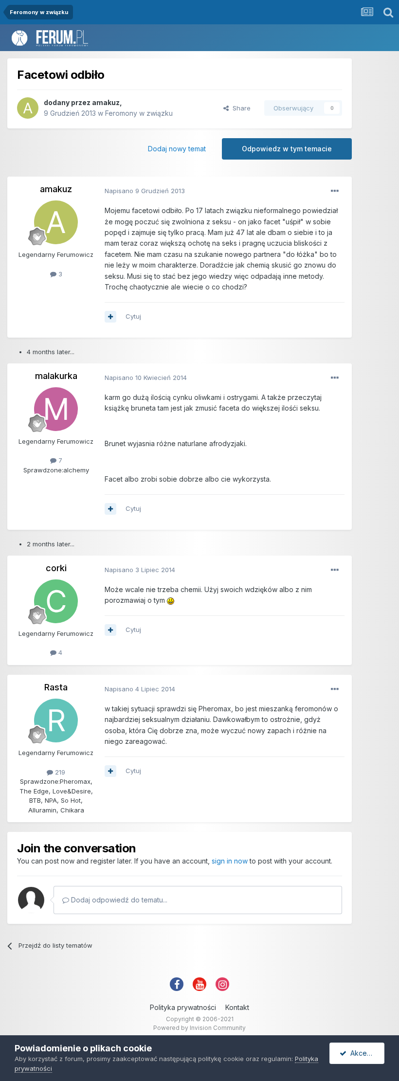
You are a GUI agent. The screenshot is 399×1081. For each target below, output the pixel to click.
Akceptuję (364, 1053)
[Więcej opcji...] (335, 191)
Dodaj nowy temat (177, 148)
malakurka (56, 376)
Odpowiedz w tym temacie (287, 148)
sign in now (230, 861)
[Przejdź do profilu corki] (56, 601)
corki (56, 568)
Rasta (56, 687)
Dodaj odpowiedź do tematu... (118, 900)
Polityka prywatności (183, 1007)
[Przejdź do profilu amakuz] (27, 108)
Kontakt (237, 1007)
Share (240, 108)
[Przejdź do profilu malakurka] (56, 409)
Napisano (145, 191)
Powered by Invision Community (199, 1027)
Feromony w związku (139, 113)
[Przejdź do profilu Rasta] (56, 720)
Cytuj (133, 316)
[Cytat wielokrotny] (110, 317)
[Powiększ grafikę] (170, 600)
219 (59, 772)
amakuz (106, 102)
